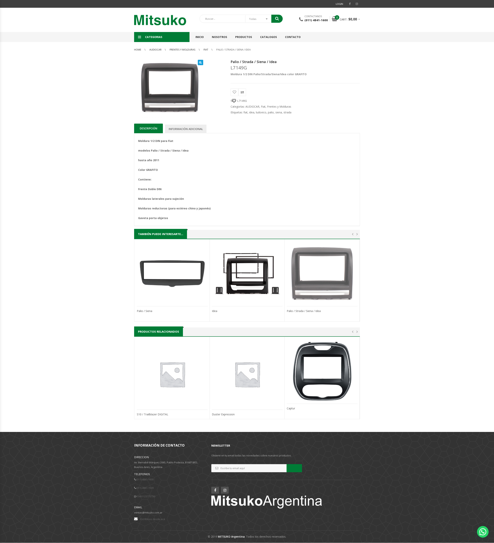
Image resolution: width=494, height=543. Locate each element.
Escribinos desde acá (152, 519)
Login (339, 4)
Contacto (293, 37)
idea (251, 112)
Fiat (206, 49)
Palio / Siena (144, 311)
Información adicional (186, 129)
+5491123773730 (145, 496)
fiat (246, 112)
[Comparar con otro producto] (242, 92)
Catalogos (268, 37)
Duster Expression (223, 414)
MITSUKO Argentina (231, 536)
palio (271, 112)
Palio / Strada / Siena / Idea (304, 311)
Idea (214, 311)
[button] (200, 62)
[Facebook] (350, 4)
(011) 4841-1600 (145, 479)
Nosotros (219, 37)
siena (278, 112)
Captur (291, 408)
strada (287, 112)
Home (137, 49)
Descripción (148, 128)
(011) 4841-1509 (145, 488)
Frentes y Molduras (182, 49)
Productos (243, 37)
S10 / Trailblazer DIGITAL (152, 414)
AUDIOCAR (155, 49)
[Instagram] (357, 4)
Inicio (199, 37)
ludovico (261, 112)
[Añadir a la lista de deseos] (234, 92)
